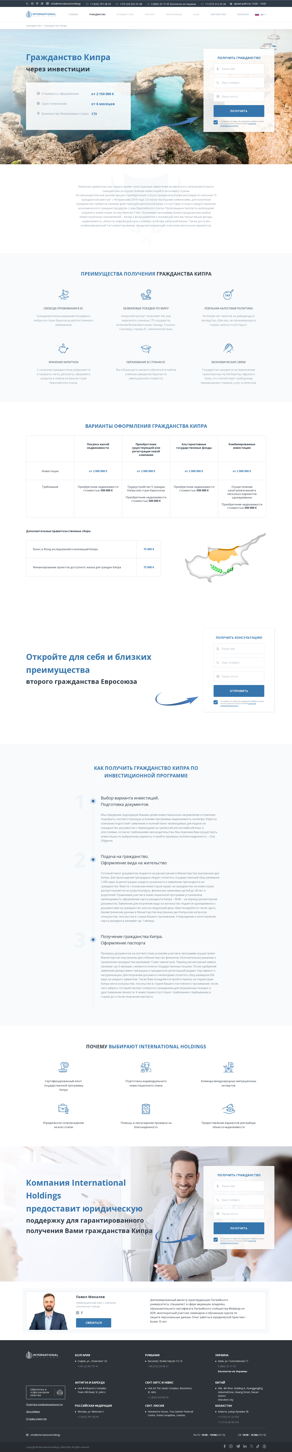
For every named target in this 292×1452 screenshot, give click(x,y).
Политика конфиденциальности (44, 1404)
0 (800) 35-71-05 (160, 4)
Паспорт (150, 14)
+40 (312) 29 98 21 (158, 1366)
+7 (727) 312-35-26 (215, 4)
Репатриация (174, 14)
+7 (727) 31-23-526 (228, 1416)
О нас (196, 14)
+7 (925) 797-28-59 (100, 4)
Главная (73, 14)
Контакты (243, 14)
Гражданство (97, 14)
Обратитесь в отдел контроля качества (39, 1392)
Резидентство (125, 14)
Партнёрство (218, 14)
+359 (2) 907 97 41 (88, 1366)
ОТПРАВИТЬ (239, 691)
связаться (94, 1323)
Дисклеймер (33, 1411)
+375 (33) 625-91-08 (131, 4)
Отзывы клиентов (36, 1418)
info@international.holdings (66, 3)
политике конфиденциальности (238, 124)
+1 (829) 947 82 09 (158, 1397)
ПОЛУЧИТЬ (239, 111)
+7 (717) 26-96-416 (228, 1422)
